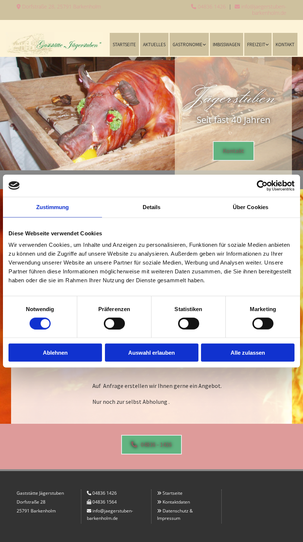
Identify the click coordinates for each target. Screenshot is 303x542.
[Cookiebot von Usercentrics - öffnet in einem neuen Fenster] (262, 185)
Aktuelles (154, 44)
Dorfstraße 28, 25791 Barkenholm (59, 6)
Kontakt (285, 44)
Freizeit (256, 44)
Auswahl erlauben (151, 353)
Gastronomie (187, 44)
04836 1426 (208, 6)
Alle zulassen (248, 353)
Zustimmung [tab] (52, 207)
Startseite (124, 44)
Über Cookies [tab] (250, 207)
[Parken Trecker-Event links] (267, 44)
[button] (233, 151)
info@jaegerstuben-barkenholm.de (260, 9)
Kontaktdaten (176, 502)
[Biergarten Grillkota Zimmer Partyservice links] (204, 44)
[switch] (114, 323)
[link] (188, 44)
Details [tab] (152, 207)
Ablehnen (55, 353)
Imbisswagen (226, 44)
